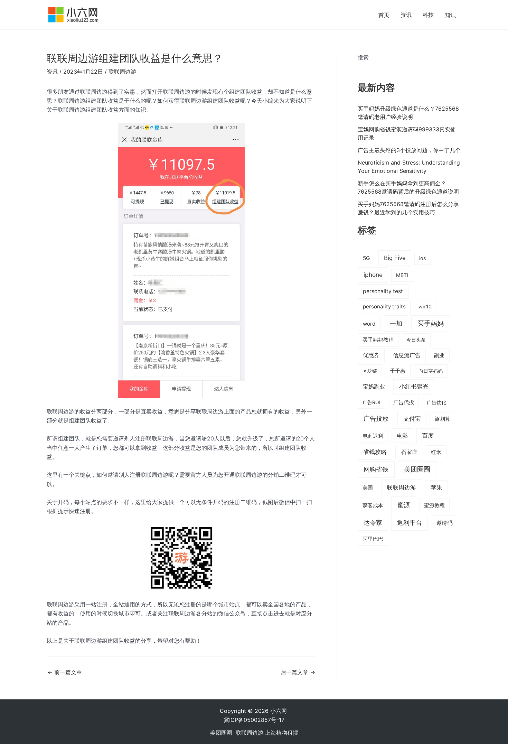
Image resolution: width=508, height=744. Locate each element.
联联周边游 (122, 71)
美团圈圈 (417, 469)
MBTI (402, 275)
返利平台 (409, 522)
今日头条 (416, 340)
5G (366, 258)
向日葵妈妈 (430, 371)
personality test (383, 291)
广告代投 (403, 402)
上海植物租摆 (281, 732)
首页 (383, 14)
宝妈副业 (374, 386)
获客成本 (373, 505)
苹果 (436, 487)
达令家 (373, 522)
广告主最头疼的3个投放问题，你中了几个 (409, 150)
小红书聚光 (414, 386)
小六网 (279, 710)
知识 (450, 14)
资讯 (406, 14)
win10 (425, 306)
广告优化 (436, 402)
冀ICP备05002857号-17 (254, 719)
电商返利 (373, 436)
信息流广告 (407, 355)
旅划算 (442, 419)
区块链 (370, 371)
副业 (439, 355)
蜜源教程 (434, 505)
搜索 (363, 57)
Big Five (395, 257)
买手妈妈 (430, 323)
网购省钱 (376, 469)
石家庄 (409, 451)
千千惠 (397, 371)
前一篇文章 (64, 672)
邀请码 (444, 522)
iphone (373, 274)
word (369, 323)
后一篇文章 (298, 672)
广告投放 (376, 418)
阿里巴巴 (373, 539)
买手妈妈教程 (378, 340)
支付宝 (412, 418)
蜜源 (403, 505)
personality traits (384, 306)
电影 (402, 435)
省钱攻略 (375, 451)
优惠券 (371, 355)
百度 (428, 435)
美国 (368, 488)
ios (422, 258)
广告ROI (371, 402)
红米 (436, 452)
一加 (396, 323)
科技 (428, 14)
